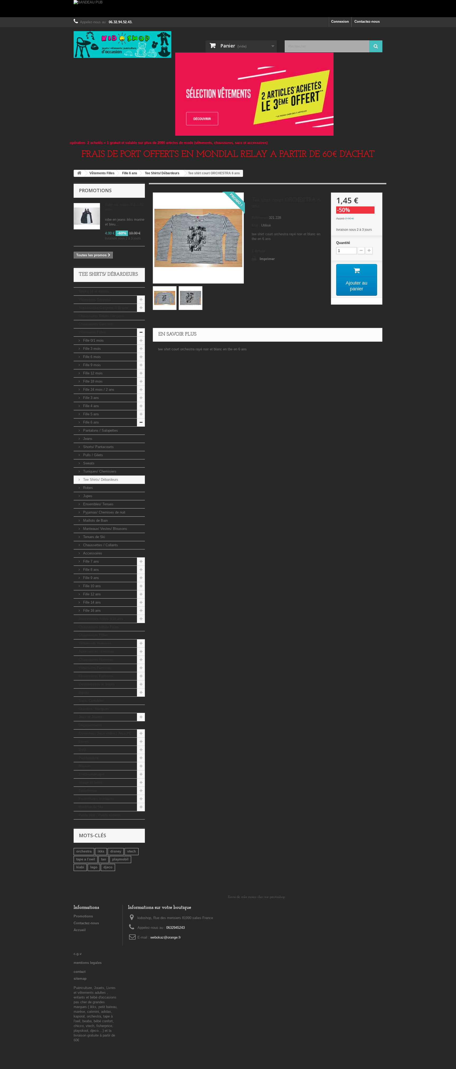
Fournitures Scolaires (96, 799)
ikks (101, 851)
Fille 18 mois (92, 381)
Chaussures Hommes (96, 660)
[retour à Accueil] (79, 173)
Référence (260, 218)
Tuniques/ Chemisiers (99, 471)
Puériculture (89, 758)
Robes (87, 488)
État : (256, 225)
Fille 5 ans (90, 414)
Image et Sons (90, 782)
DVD (82, 750)
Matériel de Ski (91, 807)
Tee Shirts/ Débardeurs (100, 480)
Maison (85, 766)
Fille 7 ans (90, 561)
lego (93, 867)
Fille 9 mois (91, 365)
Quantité (343, 243)
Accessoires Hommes (96, 651)
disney (115, 851)
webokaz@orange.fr (165, 937)
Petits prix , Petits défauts (100, 815)
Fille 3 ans (90, 398)
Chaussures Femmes (96, 676)
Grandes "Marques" (95, 709)
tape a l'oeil (85, 859)
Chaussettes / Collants (100, 545)
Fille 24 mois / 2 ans (98, 390)
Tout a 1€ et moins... (95, 291)
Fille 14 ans (91, 602)
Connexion (340, 21)
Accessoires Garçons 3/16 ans (103, 308)
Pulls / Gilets (92, 455)
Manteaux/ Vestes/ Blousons (104, 529)
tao (103, 859)
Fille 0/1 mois (93, 340)
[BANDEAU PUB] (228, 8)
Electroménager (91, 774)
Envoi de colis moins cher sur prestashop (256, 897)
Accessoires (92, 553)
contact (80, 972)
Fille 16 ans (91, 611)
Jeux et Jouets (90, 717)
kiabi (80, 867)
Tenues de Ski (93, 537)
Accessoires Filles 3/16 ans (101, 619)
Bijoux (84, 692)
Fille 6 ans (90, 422)
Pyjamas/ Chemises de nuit (103, 512)
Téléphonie (88, 791)
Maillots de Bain (95, 520)
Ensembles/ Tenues (97, 504)
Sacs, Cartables (91, 701)
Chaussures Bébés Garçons (101, 316)
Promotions (95, 190)
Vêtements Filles (92, 332)
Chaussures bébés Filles (99, 627)
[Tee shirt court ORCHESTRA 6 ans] (164, 298)
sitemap (80, 979)
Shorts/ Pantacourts (98, 447)
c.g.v (78, 954)
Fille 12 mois (92, 373)
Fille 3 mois (91, 349)
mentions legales (88, 963)
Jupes (87, 496)
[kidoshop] (122, 44)
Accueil (80, 930)
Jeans (87, 439)
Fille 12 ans (91, 594)
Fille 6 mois (91, 357)
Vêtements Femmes (95, 668)
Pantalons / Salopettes (100, 430)
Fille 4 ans (90, 406)
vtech (131, 851)
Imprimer (267, 259)
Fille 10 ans (91, 586)
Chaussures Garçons (96, 324)
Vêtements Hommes (95, 643)
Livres (84, 741)
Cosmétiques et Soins (97, 684)
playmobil (120, 859)
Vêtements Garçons (95, 300)
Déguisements (90, 725)
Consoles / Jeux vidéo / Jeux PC (105, 733)
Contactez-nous (367, 21)
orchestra (84, 851)
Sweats (88, 463)
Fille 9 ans (90, 578)
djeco (107, 867)
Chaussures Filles (93, 635)
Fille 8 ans (90, 570)
